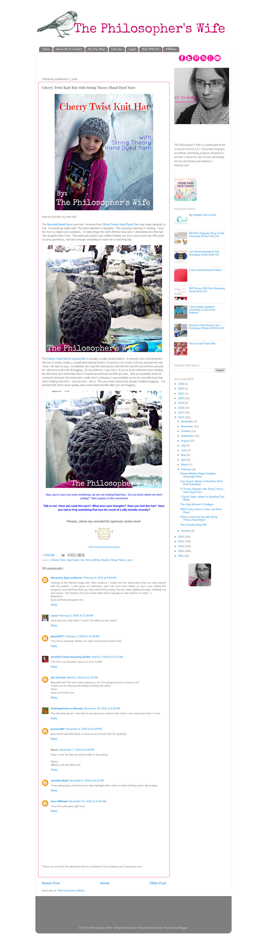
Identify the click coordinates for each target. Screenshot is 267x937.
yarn (130, 560)
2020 (181, 398)
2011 (181, 555)
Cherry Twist (58, 560)
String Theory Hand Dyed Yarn (121, 224)
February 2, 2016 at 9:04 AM (99, 577)
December (187, 421)
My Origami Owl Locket (202, 215)
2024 (181, 388)
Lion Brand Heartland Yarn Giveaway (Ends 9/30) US (204, 253)
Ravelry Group (104, 531)
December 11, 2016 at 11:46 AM (87, 801)
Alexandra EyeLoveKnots (66, 577)
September (188, 436)
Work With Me (150, 49)
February (186, 469)
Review (105, 560)
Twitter (104, 538)
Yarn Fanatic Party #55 (193, 524)
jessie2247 (57, 636)
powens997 (58, 729)
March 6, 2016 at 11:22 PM (82, 677)
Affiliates (171, 49)
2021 (181, 393)
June (184, 450)
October (186, 431)
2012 (181, 551)
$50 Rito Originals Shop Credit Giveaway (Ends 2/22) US (206, 235)
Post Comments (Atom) (71, 890)
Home (46, 49)
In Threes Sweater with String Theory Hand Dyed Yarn (201, 490)
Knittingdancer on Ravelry (67, 708)
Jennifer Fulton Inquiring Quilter (71, 657)
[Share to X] (76, 555)
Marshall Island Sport (59, 224)
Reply (54, 604)
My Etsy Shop (96, 49)
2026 (181, 384)
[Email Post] (62, 555)
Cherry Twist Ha (56, 358)
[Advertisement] (108, 63)
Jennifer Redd (59, 780)
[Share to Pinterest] (83, 555)
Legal (131, 49)
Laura (54, 615)
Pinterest (104, 536)
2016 (181, 417)
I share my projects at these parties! (104, 547)
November (187, 426)
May (184, 455)
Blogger (183, 927)
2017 (181, 412)
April (184, 460)
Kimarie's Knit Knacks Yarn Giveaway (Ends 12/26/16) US (206, 326)
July (183, 445)
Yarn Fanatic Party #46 (202, 343)
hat (82, 560)
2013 (181, 546)
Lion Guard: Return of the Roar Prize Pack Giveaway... (201, 483)
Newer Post (51, 883)
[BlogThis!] (72, 555)
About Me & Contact (69, 49)
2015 (181, 536)
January (186, 530)
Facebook (103, 533)
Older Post (157, 883)
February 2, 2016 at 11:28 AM (76, 615)
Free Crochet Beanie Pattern (205, 270)
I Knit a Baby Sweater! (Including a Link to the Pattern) (202, 309)
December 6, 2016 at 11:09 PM (84, 729)
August (185, 440)
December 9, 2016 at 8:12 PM (86, 780)
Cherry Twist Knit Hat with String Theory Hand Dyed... (198, 518)
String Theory (118, 560)
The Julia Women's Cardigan (197, 504)
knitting (95, 560)
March (185, 464)
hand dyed (73, 560)
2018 (181, 408)
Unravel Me (78, 358)
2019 (181, 403)
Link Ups (116, 49)
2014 (181, 541)
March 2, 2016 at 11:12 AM (107, 657)
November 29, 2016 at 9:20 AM (102, 708)
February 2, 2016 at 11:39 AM (82, 636)
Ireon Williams (59, 801)
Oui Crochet (58, 677)
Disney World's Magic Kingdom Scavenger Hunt (198, 475)
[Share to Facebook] (79, 555)
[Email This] (69, 555)
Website (104, 528)
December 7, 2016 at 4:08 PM (77, 749)
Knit (88, 560)
